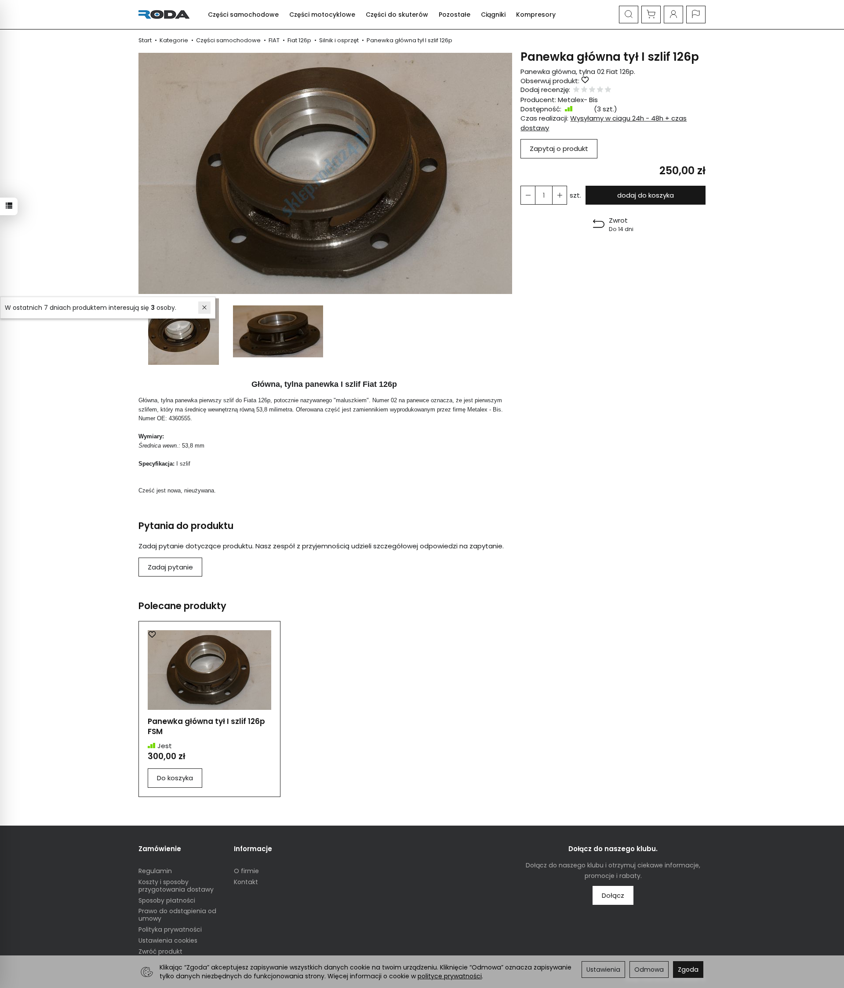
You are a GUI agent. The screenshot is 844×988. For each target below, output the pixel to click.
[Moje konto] (673, 14)
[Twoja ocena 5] (608, 90)
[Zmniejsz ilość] (559, 195)
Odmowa (649, 969)
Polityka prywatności (170, 929)
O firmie (246, 871)
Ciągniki (493, 14)
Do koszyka (175, 777)
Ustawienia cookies (167, 940)
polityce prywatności (450, 976)
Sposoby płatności (166, 900)
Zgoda (688, 969)
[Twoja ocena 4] (600, 90)
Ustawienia (603, 969)
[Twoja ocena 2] (584, 90)
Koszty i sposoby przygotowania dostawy (176, 886)
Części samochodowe (243, 14)
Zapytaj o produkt (559, 148)
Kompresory (536, 14)
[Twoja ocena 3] (592, 90)
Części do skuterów (397, 14)
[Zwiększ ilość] (527, 195)
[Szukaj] (628, 14)
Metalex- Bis (578, 99)
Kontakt (246, 882)
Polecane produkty (182, 605)
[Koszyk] (651, 14)
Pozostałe (454, 14)
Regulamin (155, 871)
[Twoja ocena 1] (576, 90)
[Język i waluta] (696, 14)
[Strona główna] (166, 14)
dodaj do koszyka (645, 195)
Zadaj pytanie (170, 567)
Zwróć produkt (160, 951)
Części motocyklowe (322, 14)
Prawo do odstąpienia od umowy (177, 915)
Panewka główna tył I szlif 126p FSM (206, 726)
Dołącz (613, 895)
